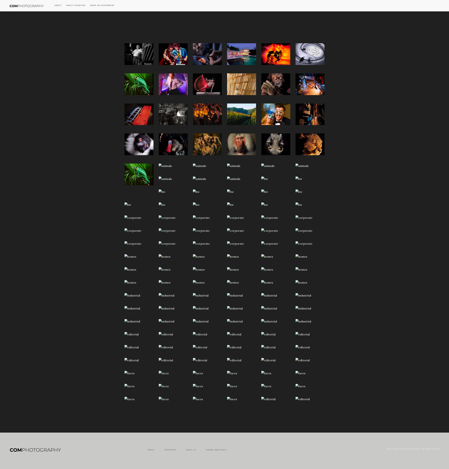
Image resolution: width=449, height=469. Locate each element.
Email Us (191, 450)
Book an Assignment (102, 5)
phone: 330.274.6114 (216, 450)
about (58, 5)
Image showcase (76, 5)
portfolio (170, 450)
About (151, 450)
